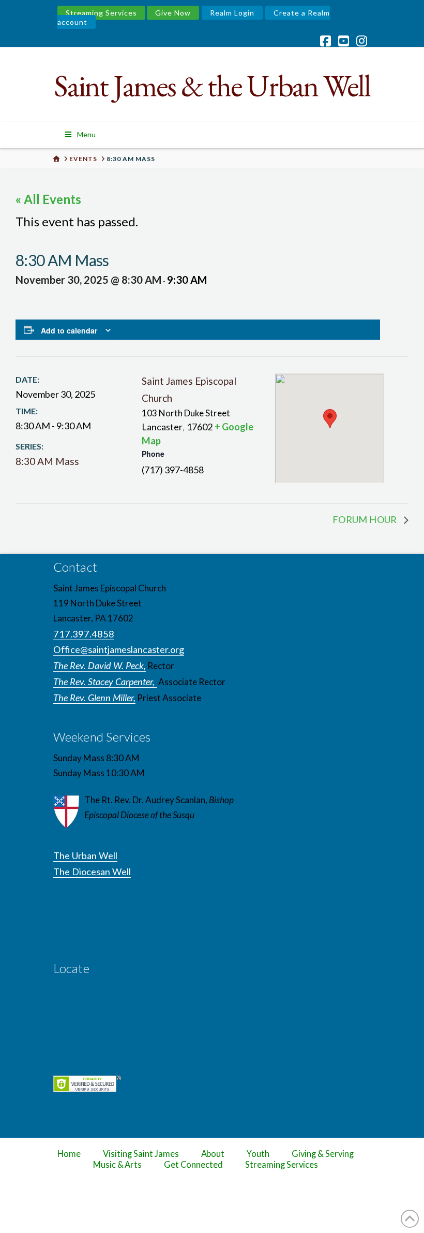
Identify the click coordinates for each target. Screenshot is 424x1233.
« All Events (48, 199)
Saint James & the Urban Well (212, 85)
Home (69, 1154)
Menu (86, 134)
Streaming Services (101, 12)
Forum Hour (365, 519)
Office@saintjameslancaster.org (118, 649)
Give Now (173, 12)
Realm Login (232, 12)
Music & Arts (117, 1164)
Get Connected (193, 1164)
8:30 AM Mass (47, 461)
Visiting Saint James (140, 1154)
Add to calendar (69, 330)
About (213, 1154)
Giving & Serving (322, 1154)
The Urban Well (85, 855)
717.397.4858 (83, 634)
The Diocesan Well (92, 871)
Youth (258, 1154)
